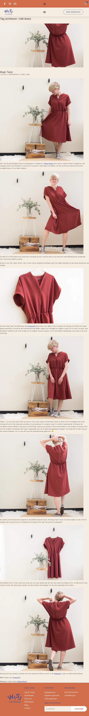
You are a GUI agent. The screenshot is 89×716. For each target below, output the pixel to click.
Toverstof (31, 326)
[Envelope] (15, 3)
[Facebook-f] (4, 3)
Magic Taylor (6, 72)
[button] (44, 4)
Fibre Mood (48, 163)
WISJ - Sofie (25, 74)
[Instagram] (10, 3)
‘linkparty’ (57, 673)
